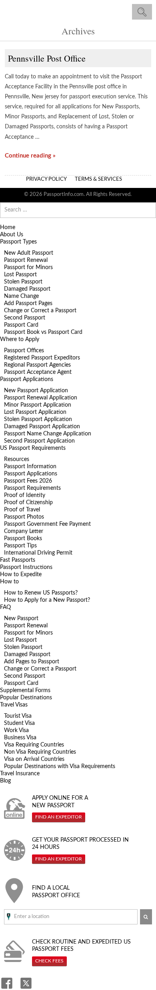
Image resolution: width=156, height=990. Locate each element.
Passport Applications (26, 379)
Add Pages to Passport (31, 662)
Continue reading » (30, 156)
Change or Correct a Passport (40, 310)
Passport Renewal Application (40, 398)
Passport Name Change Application (47, 434)
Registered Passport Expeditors (42, 358)
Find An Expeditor (58, 816)
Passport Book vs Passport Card (43, 332)
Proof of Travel (22, 510)
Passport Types (18, 242)
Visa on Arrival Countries (34, 759)
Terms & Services (98, 179)
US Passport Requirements (33, 448)
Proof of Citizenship (28, 502)
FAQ (5, 607)
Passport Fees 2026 (28, 481)
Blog (5, 781)
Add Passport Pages (28, 303)
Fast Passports (17, 560)
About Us (11, 235)
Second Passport (24, 318)
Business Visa (20, 738)
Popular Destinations (26, 698)
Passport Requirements (32, 488)
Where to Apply (19, 339)
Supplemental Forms (25, 690)
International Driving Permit (38, 553)
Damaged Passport (27, 289)
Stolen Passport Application (38, 419)
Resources (16, 459)
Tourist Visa (18, 716)
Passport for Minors (28, 267)
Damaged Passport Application (42, 426)
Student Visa (19, 723)
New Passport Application (36, 390)
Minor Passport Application (37, 405)
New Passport (21, 618)
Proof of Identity (24, 495)
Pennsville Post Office (47, 58)
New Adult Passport (28, 253)
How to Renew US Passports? (41, 593)
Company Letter (23, 531)
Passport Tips (20, 546)
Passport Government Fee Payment (47, 524)
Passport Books (23, 538)
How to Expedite (21, 574)
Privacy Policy (46, 179)
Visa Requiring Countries (34, 745)
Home (7, 227)
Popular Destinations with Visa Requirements (59, 766)
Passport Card (21, 325)
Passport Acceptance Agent (38, 372)
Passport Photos (24, 517)
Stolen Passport (23, 282)
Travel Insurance (20, 773)
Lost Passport (20, 274)
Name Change (21, 296)
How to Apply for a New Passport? (47, 600)
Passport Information (30, 466)
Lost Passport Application (35, 412)
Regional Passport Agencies (37, 365)
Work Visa (16, 730)
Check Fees (49, 960)
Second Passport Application (39, 441)
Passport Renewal (26, 260)
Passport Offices (24, 350)
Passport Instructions (26, 567)
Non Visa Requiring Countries (40, 752)
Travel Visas (14, 705)
